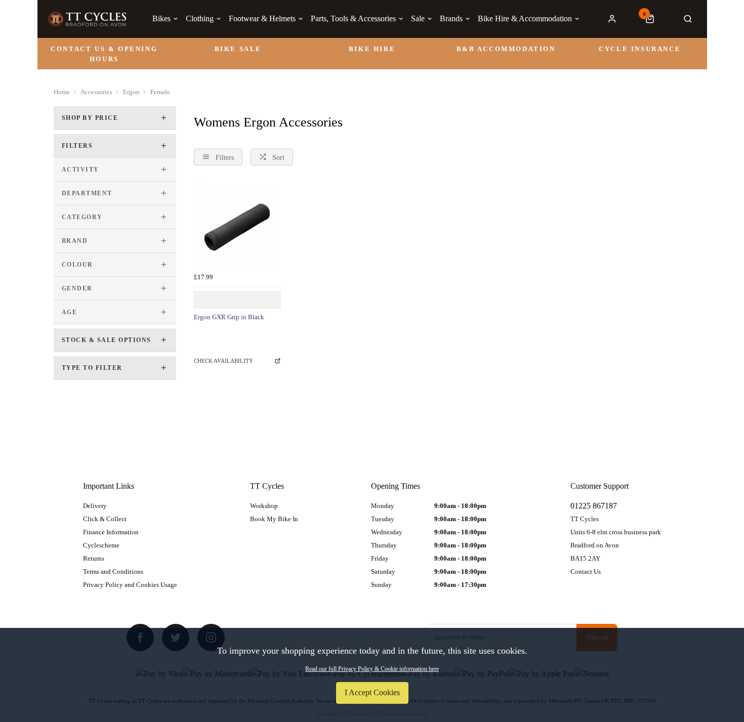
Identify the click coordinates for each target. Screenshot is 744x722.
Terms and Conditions (113, 571)
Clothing (200, 18)
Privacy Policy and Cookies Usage (130, 584)
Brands (451, 18)
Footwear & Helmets (262, 18)
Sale (418, 18)
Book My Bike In (274, 519)
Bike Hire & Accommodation (525, 18)
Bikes (161, 18)
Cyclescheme (101, 545)
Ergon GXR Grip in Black (229, 317)
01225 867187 (593, 505)
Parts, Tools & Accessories (353, 18)
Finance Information (111, 532)
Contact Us (585, 571)
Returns (93, 558)
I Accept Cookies (372, 692)
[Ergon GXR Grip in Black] (237, 225)
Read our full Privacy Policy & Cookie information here (372, 669)
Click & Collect (105, 519)
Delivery (95, 505)
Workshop (264, 505)
